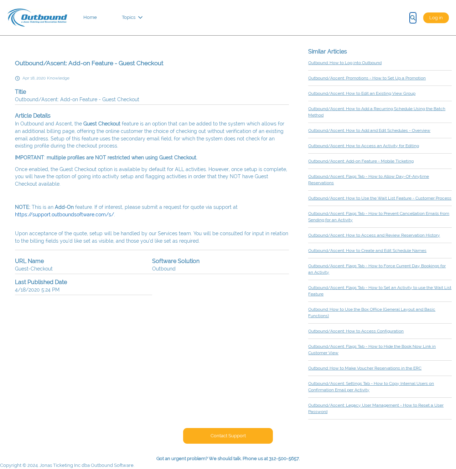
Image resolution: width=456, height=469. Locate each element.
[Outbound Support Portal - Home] (37, 18)
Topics (128, 17)
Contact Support (228, 435)
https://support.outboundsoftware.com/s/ (64, 214)
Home (90, 17)
